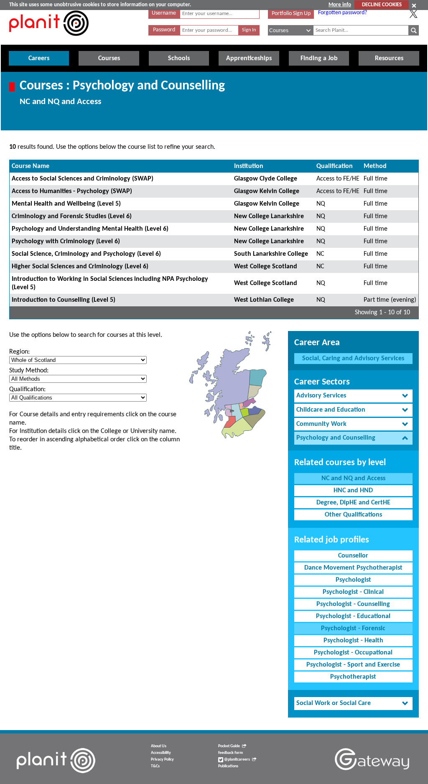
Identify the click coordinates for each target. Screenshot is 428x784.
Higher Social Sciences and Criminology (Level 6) (80, 266)
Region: (19, 352)
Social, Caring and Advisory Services (353, 358)
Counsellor (353, 555)
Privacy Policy (162, 759)
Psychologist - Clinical (353, 592)
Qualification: (27, 389)
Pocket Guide (229, 746)
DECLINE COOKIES (382, 5)
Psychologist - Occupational (353, 652)
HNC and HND (353, 490)
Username (164, 13)
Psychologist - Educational (353, 616)
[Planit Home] (49, 40)
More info (340, 5)
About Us (158, 746)
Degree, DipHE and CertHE (353, 502)
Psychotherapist (353, 677)
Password (164, 30)
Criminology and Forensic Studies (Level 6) (72, 216)
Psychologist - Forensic (353, 628)
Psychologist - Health (353, 640)
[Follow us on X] (413, 13)
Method (375, 166)
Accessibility (161, 753)
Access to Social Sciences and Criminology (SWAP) (82, 179)
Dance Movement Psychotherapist (353, 568)
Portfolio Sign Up (291, 13)
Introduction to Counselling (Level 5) (63, 300)
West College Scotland (265, 266)
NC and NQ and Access (353, 478)
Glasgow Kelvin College (266, 191)
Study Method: (28, 370)
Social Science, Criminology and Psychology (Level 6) (86, 254)
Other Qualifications (353, 515)
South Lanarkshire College (271, 254)
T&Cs (155, 766)
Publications (228, 766)
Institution (248, 166)
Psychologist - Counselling (353, 604)
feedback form (230, 753)
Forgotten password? (342, 13)
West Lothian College (264, 300)
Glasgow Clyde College (265, 179)
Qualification (334, 166)
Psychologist (353, 580)
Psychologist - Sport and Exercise (353, 665)
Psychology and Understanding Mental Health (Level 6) (90, 229)
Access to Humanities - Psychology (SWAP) (72, 191)
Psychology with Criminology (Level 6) (66, 241)
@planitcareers (236, 759)
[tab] (353, 395)
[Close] (414, 5)
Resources (389, 58)
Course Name (30, 166)
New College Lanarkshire (269, 216)
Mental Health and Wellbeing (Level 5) (66, 204)
